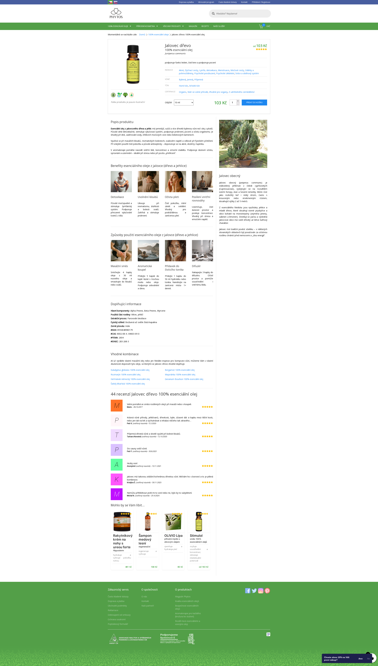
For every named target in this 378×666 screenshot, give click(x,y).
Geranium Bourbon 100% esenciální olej (184, 379)
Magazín (193, 26)
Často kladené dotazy (228, 2)
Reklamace (113, 610)
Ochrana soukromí (117, 619)
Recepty (205, 26)
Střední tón (194, 85)
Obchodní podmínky (117, 605)
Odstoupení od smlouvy (119, 614)
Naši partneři (147, 605)
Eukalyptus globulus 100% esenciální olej (130, 370)
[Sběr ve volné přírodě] (120, 94)
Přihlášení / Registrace (261, 2)
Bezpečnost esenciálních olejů (187, 607)
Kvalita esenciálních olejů (187, 601)
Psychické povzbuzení (204, 73)
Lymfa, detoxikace (208, 70)
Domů (142, 34)
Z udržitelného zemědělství (241, 92)
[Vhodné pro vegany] (126, 94)
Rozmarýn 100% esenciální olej (125, 374)
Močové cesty (237, 70)
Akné (181, 70)
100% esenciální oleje (158, 34)
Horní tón (183, 85)
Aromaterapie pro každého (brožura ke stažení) (188, 615)
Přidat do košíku (254, 102)
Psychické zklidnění (225, 73)
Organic (182, 92)
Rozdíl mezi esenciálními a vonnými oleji (187, 623)
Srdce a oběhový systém (247, 73)
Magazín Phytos (182, 596)
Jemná (190, 79)
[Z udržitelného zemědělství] (132, 94)
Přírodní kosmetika (145, 26)
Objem (168, 102)
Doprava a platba (186, 2)
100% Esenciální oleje (118, 26)
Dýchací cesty (191, 70)
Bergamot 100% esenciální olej (180, 370)
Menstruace (223, 70)
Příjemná (198, 79)
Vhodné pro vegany (218, 92)
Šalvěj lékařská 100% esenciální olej (128, 383)
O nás (144, 596)
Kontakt (244, 2)
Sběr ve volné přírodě (198, 92)
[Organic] (114, 94)
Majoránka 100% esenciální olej (180, 374)
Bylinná (182, 79)
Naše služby (219, 26)
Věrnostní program (206, 2)
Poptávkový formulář (118, 624)
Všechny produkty (172, 26)
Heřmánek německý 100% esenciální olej (130, 379)
